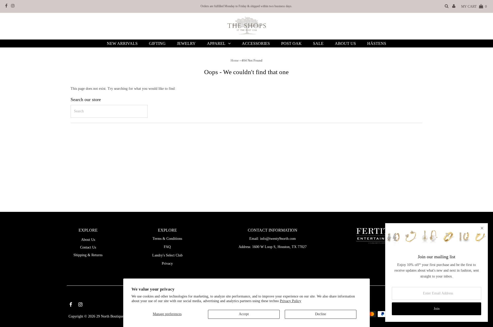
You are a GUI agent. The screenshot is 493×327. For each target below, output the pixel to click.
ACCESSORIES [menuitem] (256, 43)
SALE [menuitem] (318, 43)
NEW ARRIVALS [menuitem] (122, 43)
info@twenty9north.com (278, 239)
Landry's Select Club (167, 255)
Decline (320, 314)
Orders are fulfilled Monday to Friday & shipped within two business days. (246, 6)
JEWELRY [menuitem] (186, 43)
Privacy (167, 263)
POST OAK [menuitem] (291, 43)
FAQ (167, 247)
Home (235, 60)
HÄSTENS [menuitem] (376, 43)
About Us (88, 240)
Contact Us (88, 247)
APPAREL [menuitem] (216, 43)
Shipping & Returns (87, 255)
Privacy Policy (290, 301)
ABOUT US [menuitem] (345, 43)
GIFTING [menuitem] (157, 43)
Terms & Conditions (167, 239)
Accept (244, 314)
